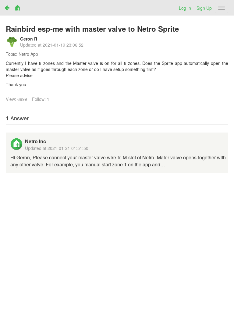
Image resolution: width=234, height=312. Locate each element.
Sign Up (204, 8)
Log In (185, 8)
